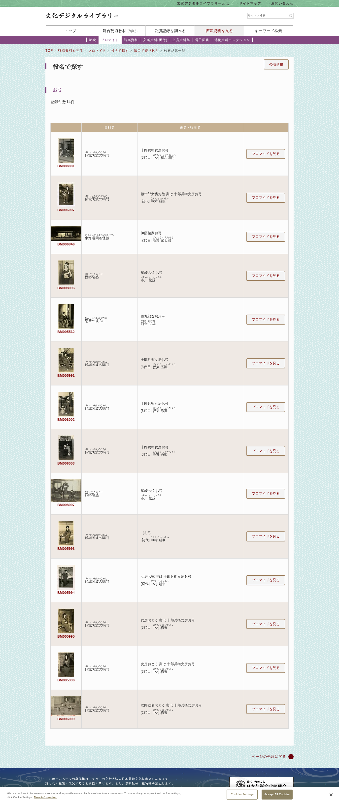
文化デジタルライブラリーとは (203, 3)
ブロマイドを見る (266, 154)
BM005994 (66, 593)
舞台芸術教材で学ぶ (120, 31)
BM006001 (66, 166)
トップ (70, 31)
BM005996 (66, 680)
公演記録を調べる (170, 31)
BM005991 (66, 376)
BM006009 (66, 719)
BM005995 (66, 636)
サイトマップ (250, 3)
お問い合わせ (282, 3)
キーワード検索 (268, 31)
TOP (49, 50)
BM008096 (66, 288)
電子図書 (202, 40)
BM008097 (66, 505)
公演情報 (276, 64)
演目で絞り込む (146, 50)
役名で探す (120, 50)
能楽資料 (131, 40)
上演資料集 (181, 40)
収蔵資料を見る (219, 31)
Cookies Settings (242, 794)
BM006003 (66, 463)
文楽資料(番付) (155, 40)
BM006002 (66, 420)
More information (45, 797)
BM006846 (66, 244)
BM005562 (66, 332)
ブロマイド (110, 40)
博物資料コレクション (232, 40)
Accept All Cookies (277, 794)
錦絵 (92, 40)
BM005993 (66, 549)
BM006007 (66, 210)
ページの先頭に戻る (269, 756)
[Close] (331, 794)
